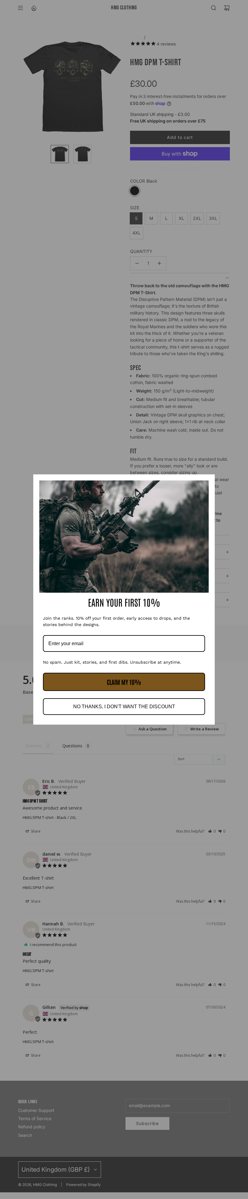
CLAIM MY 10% (124, 682)
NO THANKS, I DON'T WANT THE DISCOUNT (124, 706)
